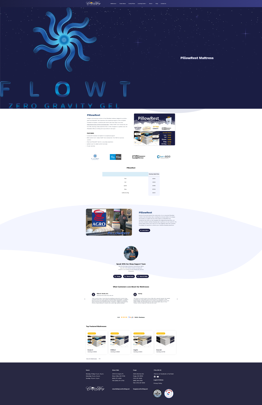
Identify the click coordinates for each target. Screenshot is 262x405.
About (150, 3)
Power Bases (123, 3)
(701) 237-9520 (137, 378)
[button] (84, 299)
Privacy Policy (158, 383)
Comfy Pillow (131, 3)
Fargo (118, 276)
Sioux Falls (130, 276)
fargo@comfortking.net (140, 389)
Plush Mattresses (160, 333)
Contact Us (163, 3)
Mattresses (113, 3)
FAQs (157, 3)
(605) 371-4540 (116, 378)
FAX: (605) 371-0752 (118, 380)
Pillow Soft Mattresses (139, 333)
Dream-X (90, 350)
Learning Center (142, 3)
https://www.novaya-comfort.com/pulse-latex (98, 124)
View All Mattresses (91, 358)
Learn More (145, 230)
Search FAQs (143, 276)
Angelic (135, 350)
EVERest (113, 350)
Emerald (158, 350)
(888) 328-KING (138, 380)
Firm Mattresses (91, 333)
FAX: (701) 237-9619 (139, 383)
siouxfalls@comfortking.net (121, 389)
